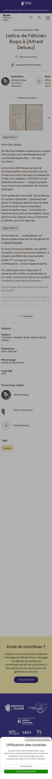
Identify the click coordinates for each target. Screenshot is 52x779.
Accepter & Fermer (26, 771)
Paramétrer (26, 766)
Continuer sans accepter (38, 739)
